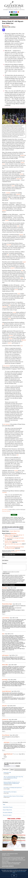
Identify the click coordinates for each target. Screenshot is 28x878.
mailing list (14, 551)
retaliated (18, 194)
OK (14, 875)
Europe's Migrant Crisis (15, 531)
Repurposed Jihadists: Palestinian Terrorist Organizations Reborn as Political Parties (12, 782)
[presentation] (6, 770)
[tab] (6, 770)
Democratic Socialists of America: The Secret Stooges (13, 796)
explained (4, 210)
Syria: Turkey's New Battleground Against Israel (13, 787)
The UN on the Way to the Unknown (10, 791)
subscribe (17, 550)
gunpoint (13, 268)
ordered (10, 338)
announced (9, 244)
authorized (23, 340)
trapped (24, 262)
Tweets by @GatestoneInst (8, 850)
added (22, 278)
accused (14, 312)
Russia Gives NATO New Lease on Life (13, 544)
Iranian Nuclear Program (7, 807)
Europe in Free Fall (7, 772)
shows (9, 318)
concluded (4, 492)
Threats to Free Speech (7, 815)
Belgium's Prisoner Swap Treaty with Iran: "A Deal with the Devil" (14, 535)
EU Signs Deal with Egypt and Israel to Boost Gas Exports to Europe (14, 547)
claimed (21, 174)
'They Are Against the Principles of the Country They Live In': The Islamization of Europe (13, 777)
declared (21, 234)
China (4, 804)
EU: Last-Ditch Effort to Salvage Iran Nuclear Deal (14, 538)
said (8, 198)
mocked (16, 470)
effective (10, 343)
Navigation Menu (5, 17)
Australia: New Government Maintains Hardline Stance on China (15, 541)
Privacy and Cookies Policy (19, 872)
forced (13, 185)
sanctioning (18, 178)
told (8, 254)
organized (22, 155)
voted (19, 293)
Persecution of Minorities (7, 812)
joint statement (6, 366)
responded (8, 192)
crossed (6, 220)
